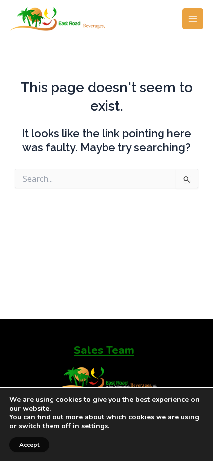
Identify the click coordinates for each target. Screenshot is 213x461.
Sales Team (104, 350)
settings (94, 426)
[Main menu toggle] (192, 18)
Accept (29, 445)
